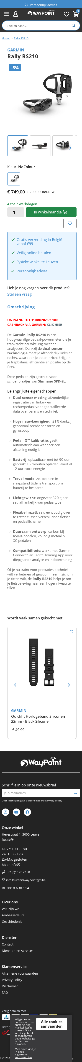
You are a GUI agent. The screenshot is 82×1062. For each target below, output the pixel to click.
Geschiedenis (12, 921)
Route (6, 839)
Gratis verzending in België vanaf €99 (39, 242)
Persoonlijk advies (43, 4)
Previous (13, 148)
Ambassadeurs (13, 915)
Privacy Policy (12, 980)
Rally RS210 (21, 38)
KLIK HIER (54, 324)
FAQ (5, 992)
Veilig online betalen (34, 253)
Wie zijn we (10, 909)
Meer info (9, 864)
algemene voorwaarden (23, 1055)
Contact (7, 944)
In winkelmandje (48, 212)
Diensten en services (17, 950)
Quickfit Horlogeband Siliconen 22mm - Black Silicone (38, 719)
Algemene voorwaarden (20, 973)
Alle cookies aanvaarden (52, 1024)
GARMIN (18, 710)
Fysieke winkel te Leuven (37, 262)
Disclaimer (10, 986)
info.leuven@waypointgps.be (26, 880)
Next (68, 96)
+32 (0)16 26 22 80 (18, 872)
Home (6, 38)
